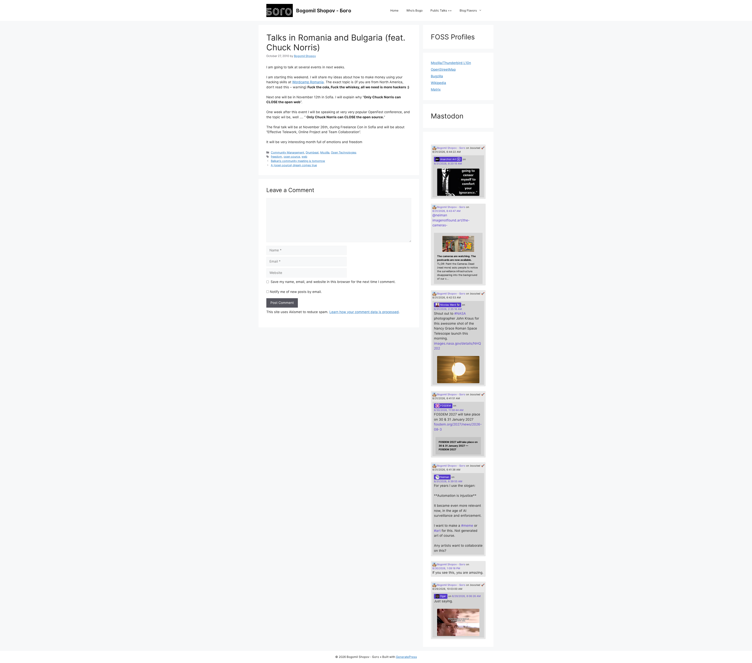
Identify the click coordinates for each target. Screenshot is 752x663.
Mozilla (324, 152)
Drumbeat (312, 152)
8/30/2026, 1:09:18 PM (446, 568)
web (304, 156)
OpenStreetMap (443, 69)
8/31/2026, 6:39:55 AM (448, 481)
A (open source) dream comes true (294, 165)
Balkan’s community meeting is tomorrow (298, 161)
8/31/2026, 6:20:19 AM (448, 163)
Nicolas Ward (448, 304)
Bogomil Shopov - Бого (323, 11)
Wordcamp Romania (308, 82)
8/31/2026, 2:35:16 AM (448, 309)
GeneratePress (406, 657)
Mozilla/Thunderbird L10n (451, 63)
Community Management (287, 152)
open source (292, 156)
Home (394, 10)
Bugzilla (437, 76)
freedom (276, 156)
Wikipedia (438, 83)
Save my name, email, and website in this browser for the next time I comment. (333, 282)
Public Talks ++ (441, 10)
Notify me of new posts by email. (296, 292)
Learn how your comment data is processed (364, 312)
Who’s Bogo (414, 10)
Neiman (444, 477)
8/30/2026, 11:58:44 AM (448, 410)
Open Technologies (343, 152)
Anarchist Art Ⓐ (449, 159)
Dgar (442, 596)
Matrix (436, 89)
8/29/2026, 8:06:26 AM (466, 596)
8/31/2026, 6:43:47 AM (446, 211)
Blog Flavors (468, 10)
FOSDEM (445, 405)
